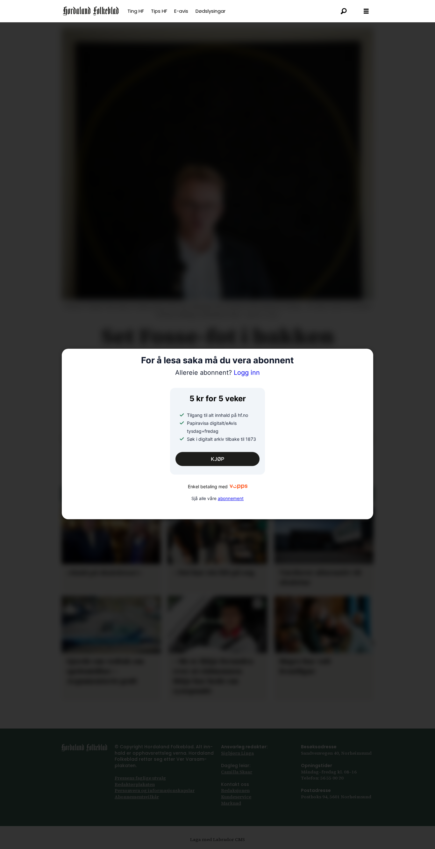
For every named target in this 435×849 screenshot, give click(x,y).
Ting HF (135, 11)
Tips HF (159, 11)
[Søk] (344, 11)
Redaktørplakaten (135, 784)
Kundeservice (236, 797)
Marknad (231, 803)
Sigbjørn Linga (237, 753)
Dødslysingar (210, 11)
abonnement (231, 498)
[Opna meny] (366, 11)
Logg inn (217, 372)
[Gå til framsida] (91, 11)
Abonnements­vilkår (137, 797)
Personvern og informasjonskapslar (155, 790)
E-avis (181, 11)
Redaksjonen (235, 790)
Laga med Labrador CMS (217, 839)
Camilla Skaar (236, 772)
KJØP (217, 459)
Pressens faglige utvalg (140, 778)
